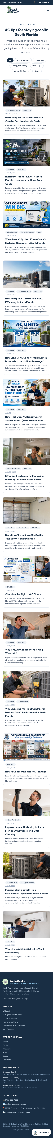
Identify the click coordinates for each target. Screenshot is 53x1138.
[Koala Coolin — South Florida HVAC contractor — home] (12, 9)
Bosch (5, 1056)
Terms (27, 1130)
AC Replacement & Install (12, 1015)
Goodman (7, 1059)
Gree (5, 1052)
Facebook (7, 999)
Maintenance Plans (10, 1022)
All (10, 60)
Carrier (6, 1045)
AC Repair (7, 1011)
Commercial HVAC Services (14, 1025)
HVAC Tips (36, 66)
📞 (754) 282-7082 (10, 1100)
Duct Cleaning (8, 1029)
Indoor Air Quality (21, 71)
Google (25, 999)
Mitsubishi (7, 1049)
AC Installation (23, 60)
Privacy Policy (18, 1130)
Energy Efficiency (19, 66)
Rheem (5, 1041)
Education (39, 60)
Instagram (16, 999)
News (37, 71)
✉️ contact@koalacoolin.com (14, 1104)
